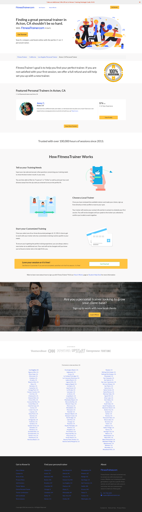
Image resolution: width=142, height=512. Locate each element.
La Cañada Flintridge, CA (71, 376)
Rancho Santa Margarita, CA (71, 441)
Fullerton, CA (33, 422)
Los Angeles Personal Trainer (47, 57)
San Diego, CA (85, 480)
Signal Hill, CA (108, 396)
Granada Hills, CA (33, 431)
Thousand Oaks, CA (109, 417)
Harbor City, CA (33, 435)
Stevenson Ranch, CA (108, 408)
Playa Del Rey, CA (71, 433)
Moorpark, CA (71, 410)
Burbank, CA (33, 386)
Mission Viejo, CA (71, 404)
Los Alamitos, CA (71, 398)
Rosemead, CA (108, 376)
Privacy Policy (20, 480)
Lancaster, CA (71, 392)
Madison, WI (66, 486)
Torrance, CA (109, 422)
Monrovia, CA (71, 406)
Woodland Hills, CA (109, 449)
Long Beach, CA (71, 396)
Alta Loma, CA (33, 376)
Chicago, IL (47, 489)
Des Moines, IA (67, 470)
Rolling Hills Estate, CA (109, 372)
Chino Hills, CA (33, 400)
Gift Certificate (20, 495)
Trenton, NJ (84, 495)
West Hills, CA (108, 437)
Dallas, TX (47, 495)
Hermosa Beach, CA (33, 439)
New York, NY (67, 495)
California (32, 57)
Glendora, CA (33, 429)
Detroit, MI (66, 473)
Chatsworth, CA (33, 396)
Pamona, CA (71, 427)
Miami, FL (65, 489)
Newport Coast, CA (71, 416)
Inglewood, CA (71, 372)
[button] (71, 2)
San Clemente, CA (108, 378)
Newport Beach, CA (71, 414)
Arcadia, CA (33, 380)
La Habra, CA (71, 386)
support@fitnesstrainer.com (111, 495)
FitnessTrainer (22, 57)
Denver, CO (47, 499)
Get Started (22, 34)
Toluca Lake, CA (108, 420)
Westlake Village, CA (108, 441)
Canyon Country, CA (33, 392)
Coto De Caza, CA (33, 406)
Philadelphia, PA (86, 470)
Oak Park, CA (71, 420)
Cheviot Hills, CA (33, 398)
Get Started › (114, 7)
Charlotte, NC (48, 486)
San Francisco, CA (86, 483)
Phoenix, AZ (85, 473)
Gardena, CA (33, 423)
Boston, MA (47, 480)
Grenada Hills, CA (33, 433)
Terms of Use (19, 476)
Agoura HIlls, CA (33, 372)
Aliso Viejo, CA (33, 374)
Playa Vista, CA (71, 435)
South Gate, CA (108, 404)
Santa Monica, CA (108, 392)
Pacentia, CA (71, 423)
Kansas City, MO (68, 480)
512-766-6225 (107, 493)
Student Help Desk (95, 275)
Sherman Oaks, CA (108, 394)
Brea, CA (33, 384)
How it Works (52, 7)
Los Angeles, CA (33, 370)
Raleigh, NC (84, 476)
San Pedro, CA (108, 386)
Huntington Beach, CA (71, 370)
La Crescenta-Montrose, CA (71, 378)
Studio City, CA (108, 410)
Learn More (94, 315)
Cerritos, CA (33, 394)
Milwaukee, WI (67, 492)
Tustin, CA (109, 423)
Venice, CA (108, 429)
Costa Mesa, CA (33, 404)
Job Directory (20, 483)
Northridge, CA (71, 417)
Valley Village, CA (108, 427)
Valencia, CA (109, 425)
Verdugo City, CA (109, 431)
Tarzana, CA (108, 416)
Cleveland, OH (48, 492)
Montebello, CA (71, 408)
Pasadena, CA (71, 429)
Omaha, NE (66, 499)
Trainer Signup (20, 486)
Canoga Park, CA (33, 390)
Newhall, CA (71, 412)
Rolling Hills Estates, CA (109, 374)
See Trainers (42, 7)
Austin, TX (47, 473)
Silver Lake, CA (108, 398)
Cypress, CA (33, 412)
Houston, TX (66, 476)
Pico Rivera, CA (71, 431)
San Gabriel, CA (108, 380)
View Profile (108, 117)
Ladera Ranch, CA (71, 380)
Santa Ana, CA (108, 388)
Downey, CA (33, 416)
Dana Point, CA (33, 414)
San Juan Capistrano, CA (108, 382)
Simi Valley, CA (108, 400)
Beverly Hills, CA (33, 382)
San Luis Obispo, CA (109, 384)
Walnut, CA (108, 433)
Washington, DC (86, 499)
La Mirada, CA (71, 390)
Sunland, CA (108, 412)
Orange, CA (71, 422)
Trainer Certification (22, 492)
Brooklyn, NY (48, 483)
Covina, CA (33, 408)
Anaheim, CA (33, 378)
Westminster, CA (109, 443)
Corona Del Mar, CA (33, 402)
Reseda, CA (109, 370)
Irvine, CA (71, 374)
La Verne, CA (71, 394)
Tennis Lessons (20, 499)
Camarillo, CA (33, 388)
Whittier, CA (108, 445)
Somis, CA (109, 402)
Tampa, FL (84, 492)
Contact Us (19, 473)
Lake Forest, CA (71, 388)
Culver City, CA (33, 410)
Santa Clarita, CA (109, 390)
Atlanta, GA (47, 470)
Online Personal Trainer (23, 489)
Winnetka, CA (109, 447)
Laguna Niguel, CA (71, 384)
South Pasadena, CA (109, 406)
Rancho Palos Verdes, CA (71, 439)
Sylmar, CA (108, 414)
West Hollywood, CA (108, 439)
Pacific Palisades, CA (71, 425)
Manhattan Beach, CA (71, 400)
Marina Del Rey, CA (71, 402)
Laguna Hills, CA (71, 382)
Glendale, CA (33, 427)
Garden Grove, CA (33, 425)
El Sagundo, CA (33, 420)
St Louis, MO (85, 489)
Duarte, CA (33, 417)
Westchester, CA (109, 435)
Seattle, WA (84, 486)
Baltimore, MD (48, 476)
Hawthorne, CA (33, 437)
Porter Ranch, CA (71, 437)
